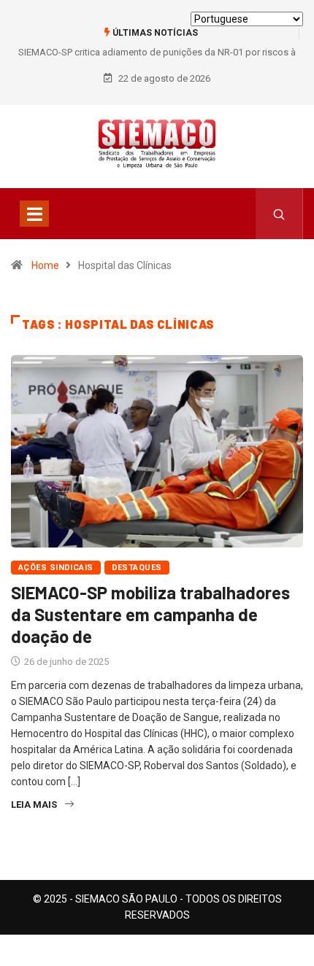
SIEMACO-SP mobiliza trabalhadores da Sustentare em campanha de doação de (150, 614)
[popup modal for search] (279, 213)
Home (45, 265)
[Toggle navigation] (34, 214)
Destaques (137, 567)
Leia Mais (34, 804)
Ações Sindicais (55, 567)
